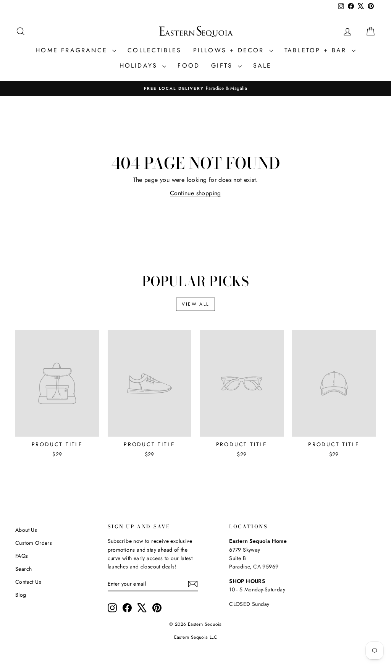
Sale (262, 65)
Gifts (223, 65)
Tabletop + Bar (317, 50)
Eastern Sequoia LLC (195, 637)
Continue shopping (195, 193)
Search (23, 569)
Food (189, 65)
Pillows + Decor (230, 50)
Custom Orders (33, 543)
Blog (20, 595)
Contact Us (28, 582)
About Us (26, 530)
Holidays (140, 65)
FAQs (21, 556)
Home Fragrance (73, 50)
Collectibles (154, 50)
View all (195, 304)
